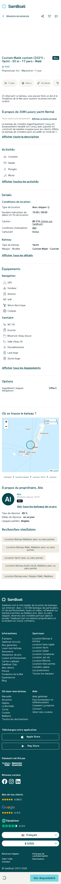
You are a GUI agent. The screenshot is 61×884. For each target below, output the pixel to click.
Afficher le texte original (44, 118)
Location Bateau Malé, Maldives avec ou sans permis (30, 548)
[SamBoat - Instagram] (11, 781)
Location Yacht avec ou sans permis (24, 557)
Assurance (7, 651)
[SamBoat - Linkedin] (18, 781)
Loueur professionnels (14, 658)
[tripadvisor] (11, 821)
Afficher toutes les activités (20, 181)
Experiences (8, 677)
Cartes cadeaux (10, 661)
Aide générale (39, 696)
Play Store (33, 745)
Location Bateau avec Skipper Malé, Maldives (29, 576)
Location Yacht (40, 647)
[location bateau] (13, 6)
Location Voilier (40, 650)
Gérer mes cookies (42, 712)
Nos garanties (9, 645)
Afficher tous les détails (17, 255)
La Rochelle (8, 706)
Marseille (6, 696)
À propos (7, 638)
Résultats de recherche (17, 15)
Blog (4, 680)
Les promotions (40, 670)
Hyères (5, 703)
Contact (37, 708)
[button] (6, 421)
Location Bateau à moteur (42, 639)
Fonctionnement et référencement (42, 701)
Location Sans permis (43, 663)
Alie (18, 70)
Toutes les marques (43, 673)
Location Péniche (41, 660)
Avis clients (8, 667)
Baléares (6, 716)
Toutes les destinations (15, 719)
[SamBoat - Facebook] (4, 781)
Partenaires (38, 859)
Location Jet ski (41, 657)
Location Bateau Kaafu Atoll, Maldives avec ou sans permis (31, 567)
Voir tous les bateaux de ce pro (37, 506)
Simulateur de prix (11, 654)
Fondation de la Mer (12, 674)
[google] (8, 807)
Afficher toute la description (20, 136)
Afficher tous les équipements (21, 368)
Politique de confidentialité (40, 855)
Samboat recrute (11, 641)
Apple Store (33, 736)
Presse (5, 671)
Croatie (6, 712)
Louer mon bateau (11, 648)
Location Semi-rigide (43, 644)
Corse (5, 709)
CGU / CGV (7, 859)
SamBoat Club (9, 664)
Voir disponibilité (44, 878)
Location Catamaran (43, 654)
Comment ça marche (43, 705)
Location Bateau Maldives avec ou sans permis (30, 539)
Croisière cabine (41, 667)
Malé (7, 66)
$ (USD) (29, 843)
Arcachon (7, 699)
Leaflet (55, 470)
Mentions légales (10, 854)
